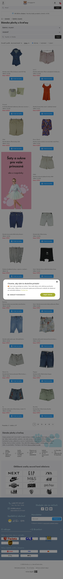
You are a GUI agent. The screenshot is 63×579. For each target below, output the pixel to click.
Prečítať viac (24, 290)
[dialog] (31, 289)
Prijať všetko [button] (47, 294)
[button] (16, 295)
